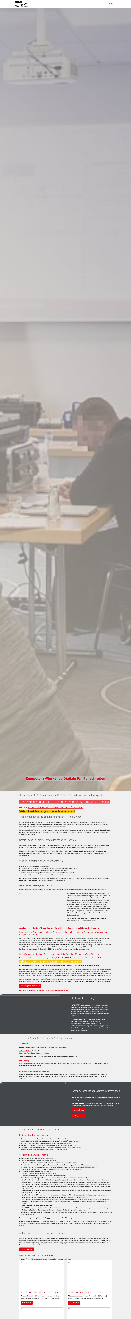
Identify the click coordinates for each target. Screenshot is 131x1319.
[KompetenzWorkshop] (21, 4)
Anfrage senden (79, 1116)
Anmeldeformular (79, 1110)
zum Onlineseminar (26, 1249)
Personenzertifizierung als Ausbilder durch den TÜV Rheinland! (55, 807)
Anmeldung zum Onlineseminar (30, 986)
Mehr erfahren (26, 1302)
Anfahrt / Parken (25, 1051)
